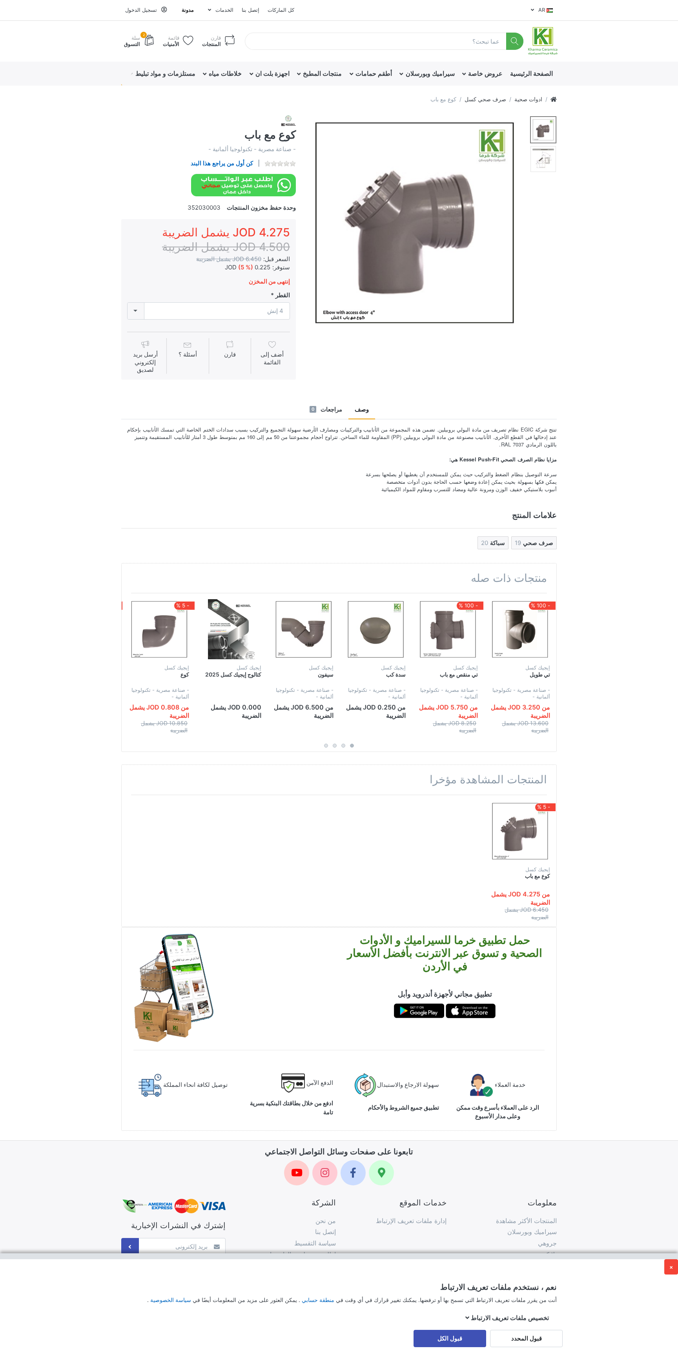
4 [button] (326, 746)
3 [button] (335, 746)
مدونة (188, 10)
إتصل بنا (250, 10)
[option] (415, 222)
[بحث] (515, 41)
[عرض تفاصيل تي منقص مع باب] (448, 629)
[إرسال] (130, 1247)
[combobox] (208, 311)
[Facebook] (353, 1172)
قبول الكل (449, 1338)
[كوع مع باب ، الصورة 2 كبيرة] (543, 159)
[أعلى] (553, 99)
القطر (282, 295)
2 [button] (343, 746)
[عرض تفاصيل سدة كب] (376, 629)
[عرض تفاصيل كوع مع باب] (520, 831)
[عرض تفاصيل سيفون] (303, 629)
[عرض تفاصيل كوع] (159, 629)
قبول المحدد (526, 1338)
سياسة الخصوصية (170, 1299)
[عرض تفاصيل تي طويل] (520, 629)
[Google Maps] (381, 1172)
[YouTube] (296, 1172)
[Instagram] (324, 1172)
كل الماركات (281, 10)
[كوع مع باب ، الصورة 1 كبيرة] (543, 130)
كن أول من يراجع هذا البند (222, 163)
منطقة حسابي (317, 1299)
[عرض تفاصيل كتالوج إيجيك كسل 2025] (231, 629)
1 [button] (352, 746)
